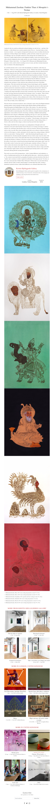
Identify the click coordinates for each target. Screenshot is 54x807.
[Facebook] (24, 803)
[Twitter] (26, 803)
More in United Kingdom (27, 727)
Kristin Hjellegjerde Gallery (26, 168)
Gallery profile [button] (20, 177)
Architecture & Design (39, 752)
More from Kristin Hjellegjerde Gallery (27, 608)
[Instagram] (29, 803)
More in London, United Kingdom (27, 666)
